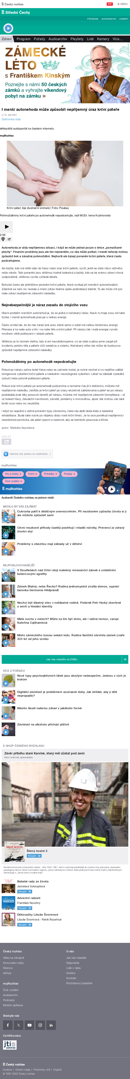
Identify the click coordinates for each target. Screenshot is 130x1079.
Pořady (39, 39)
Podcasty (9, 1000)
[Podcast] (3, 239)
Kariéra (70, 973)
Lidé (90, 39)
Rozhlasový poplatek (79, 983)
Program (92, 19)
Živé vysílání (12, 481)
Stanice (8, 968)
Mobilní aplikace (13, 1005)
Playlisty (77, 39)
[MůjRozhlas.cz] (7, 136)
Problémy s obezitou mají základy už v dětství (49, 544)
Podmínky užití (42, 1069)
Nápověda (72, 963)
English (57, 1069)
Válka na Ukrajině (13, 957)
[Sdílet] (9, 239)
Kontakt (71, 978)
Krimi (31, 473)
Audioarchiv (109, 19)
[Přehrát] (6, 227)
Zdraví (7, 39)
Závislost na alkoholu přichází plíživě (43, 724)
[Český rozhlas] (12, 4)
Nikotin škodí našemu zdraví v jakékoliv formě (49, 708)
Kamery (124, 19)
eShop (7, 973)
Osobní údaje (22, 1069)
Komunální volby (13, 963)
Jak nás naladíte (76, 957)
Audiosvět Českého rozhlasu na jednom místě (28, 497)
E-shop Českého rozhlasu (23, 745)
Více (118, 39)
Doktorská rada (11, 119)
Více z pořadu (14, 670)
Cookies (7, 1069)
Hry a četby (12, 473)
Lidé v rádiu (73, 968)
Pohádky (49, 473)
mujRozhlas (9, 465)
